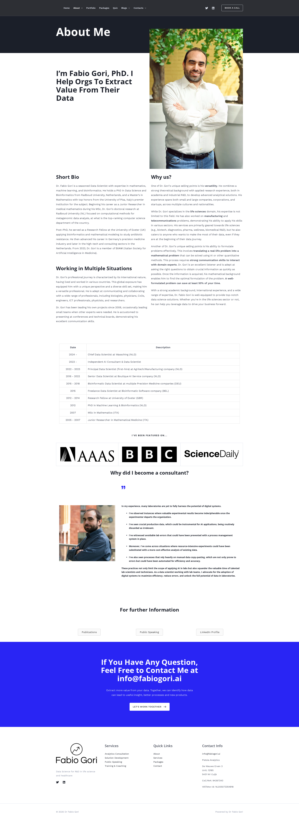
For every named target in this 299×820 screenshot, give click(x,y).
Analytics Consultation (117, 754)
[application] (81, 7)
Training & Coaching (115, 766)
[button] (150, 707)
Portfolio (90, 8)
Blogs (124, 8)
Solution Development (116, 758)
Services (157, 758)
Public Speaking (113, 762)
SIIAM (119, 248)
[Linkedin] (213, 8)
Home (67, 8)
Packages (104, 8)
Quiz (115, 8)
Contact (157, 766)
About (76, 8)
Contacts (138, 8)
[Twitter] (206, 8)
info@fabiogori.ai (211, 754)
